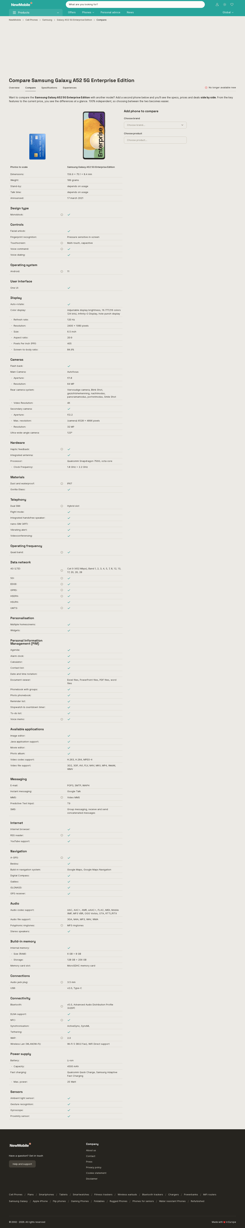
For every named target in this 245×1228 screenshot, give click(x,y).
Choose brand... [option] (136, 125)
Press (89, 1161)
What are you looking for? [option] (83, 4)
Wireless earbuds (127, 1194)
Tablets (63, 1194)
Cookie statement (96, 1172)
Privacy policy (93, 1167)
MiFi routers (209, 1194)
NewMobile (15, 19)
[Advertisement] (122, 49)
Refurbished (197, 1201)
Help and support (22, 1163)
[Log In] (217, 4)
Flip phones (59, 1201)
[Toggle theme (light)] (224, 4)
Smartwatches (81, 1194)
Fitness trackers (103, 1194)
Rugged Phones (118, 1201)
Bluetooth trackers (152, 1194)
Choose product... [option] (137, 140)
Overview (14, 87)
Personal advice (110, 12)
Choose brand (132, 118)
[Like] (116, 113)
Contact (90, 1156)
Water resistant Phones (172, 1201)
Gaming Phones (80, 1201)
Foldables (99, 1201)
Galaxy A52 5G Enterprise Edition (74, 19)
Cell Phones (31, 19)
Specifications (49, 87)
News (130, 12)
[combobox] (135, 4)
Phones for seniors (143, 1201)
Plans (31, 1194)
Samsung (47, 19)
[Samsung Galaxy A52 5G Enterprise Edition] (94, 135)
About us (91, 1150)
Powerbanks (191, 1194)
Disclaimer (92, 1178)
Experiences (70, 87)
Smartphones (46, 1194)
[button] (228, 12)
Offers (72, 12)
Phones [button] (86, 12)
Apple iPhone (40, 1201)
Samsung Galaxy (18, 1201)
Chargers (173, 1194)
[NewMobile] (21, 4)
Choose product (133, 133)
